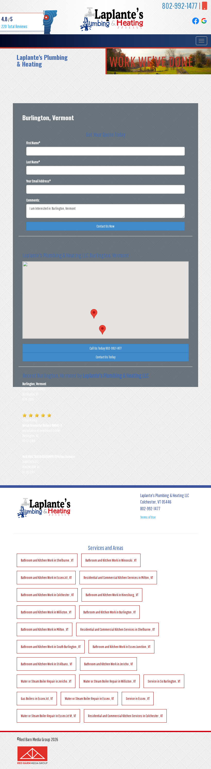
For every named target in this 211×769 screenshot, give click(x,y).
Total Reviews (14, 26)
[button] (102, 330)
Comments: (33, 200)
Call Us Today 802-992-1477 (106, 348)
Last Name (33, 162)
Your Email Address (38, 181)
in (47, 560)
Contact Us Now (105, 226)
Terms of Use (148, 517)
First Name (33, 143)
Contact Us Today (106, 357)
